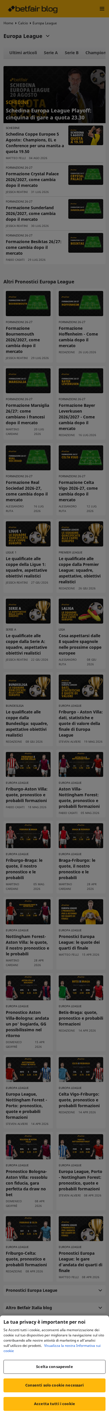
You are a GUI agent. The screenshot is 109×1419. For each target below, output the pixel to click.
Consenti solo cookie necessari (54, 1385)
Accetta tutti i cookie (54, 1403)
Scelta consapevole (54, 1366)
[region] (54, 1367)
